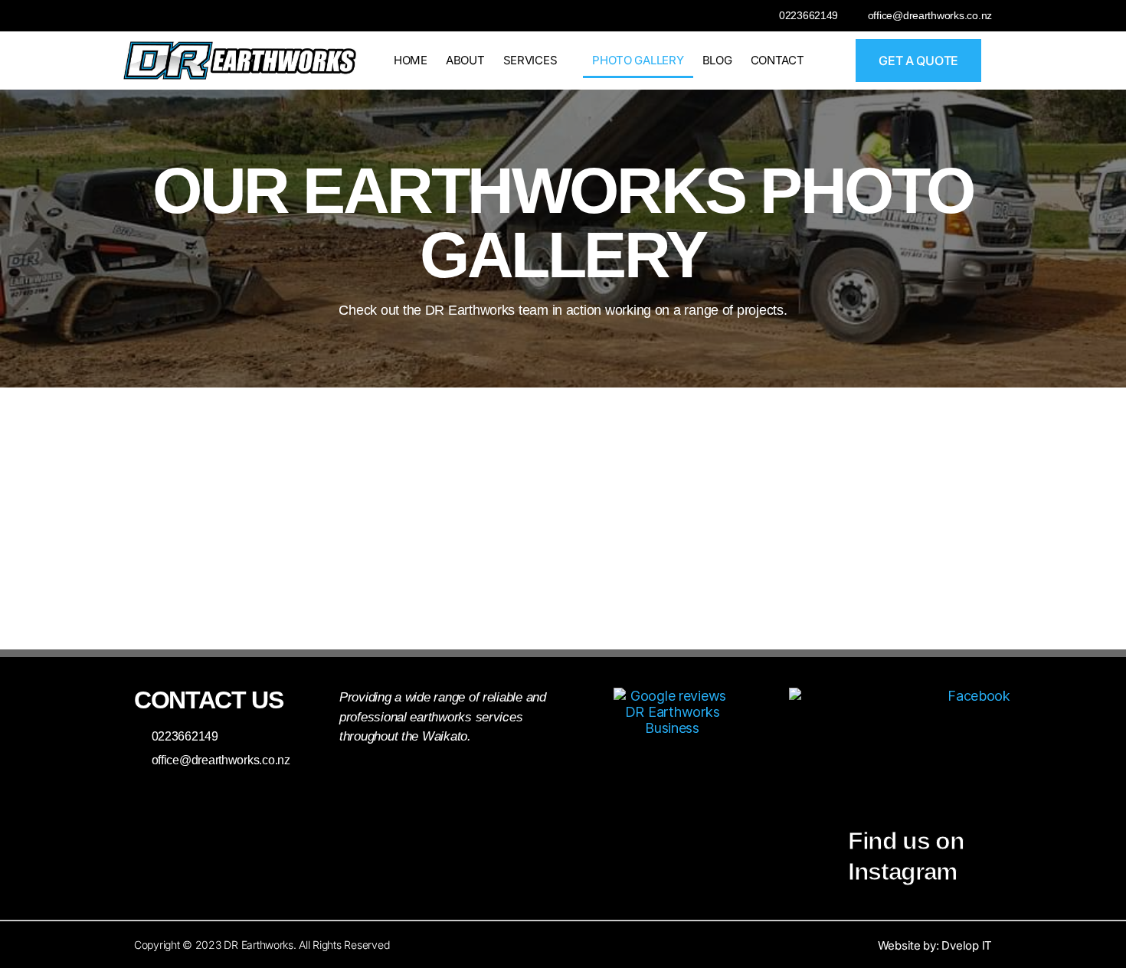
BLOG (717, 60)
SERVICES (530, 60)
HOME (410, 60)
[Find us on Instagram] (818, 820)
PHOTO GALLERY (638, 60)
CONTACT (777, 60)
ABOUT (465, 60)
